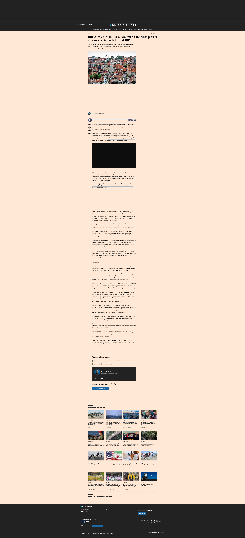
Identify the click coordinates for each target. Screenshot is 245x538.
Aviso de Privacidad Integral (104, 514)
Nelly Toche (126, 448)
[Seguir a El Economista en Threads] (151, 523)
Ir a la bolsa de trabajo (97, 525)
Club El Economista (107, 509)
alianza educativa (132, 29)
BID (103, 360)
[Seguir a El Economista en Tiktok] (154, 523)
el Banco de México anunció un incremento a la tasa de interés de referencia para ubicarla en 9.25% (113, 185)
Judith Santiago (126, 489)
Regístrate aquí (142, 513)
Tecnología (125, 461)
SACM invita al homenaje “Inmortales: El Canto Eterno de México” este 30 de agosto (130, 444)
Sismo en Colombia (113, 29)
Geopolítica (90, 420)
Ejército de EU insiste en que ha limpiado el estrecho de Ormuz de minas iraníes (113, 423)
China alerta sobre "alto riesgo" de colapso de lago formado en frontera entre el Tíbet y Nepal (113, 444)
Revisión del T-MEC (123, 29)
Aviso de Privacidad (92, 514)
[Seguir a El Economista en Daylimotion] (160, 521)
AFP (89, 427)
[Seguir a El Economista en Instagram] (157, 521)
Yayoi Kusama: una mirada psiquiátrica (147, 485)
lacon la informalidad (111, 176)
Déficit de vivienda (108, 364)
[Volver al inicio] (106, 506)
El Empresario (100, 509)
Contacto (113, 514)
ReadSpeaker (125, 120)
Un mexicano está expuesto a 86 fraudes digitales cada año (130, 464)
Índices (145, 29)
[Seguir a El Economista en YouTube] (151, 521)
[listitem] (90, 120)
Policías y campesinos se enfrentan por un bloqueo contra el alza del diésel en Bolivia (96, 423)
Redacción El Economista (127, 427)
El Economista (93, 509)
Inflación (126, 360)
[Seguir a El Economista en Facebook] (142, 521)
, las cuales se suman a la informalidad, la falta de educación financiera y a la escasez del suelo (113, 139)
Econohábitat (118, 360)
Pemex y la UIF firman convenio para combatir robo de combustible (96, 485)
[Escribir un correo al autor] (101, 378)
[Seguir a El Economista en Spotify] (154, 521)
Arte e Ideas (125, 441)
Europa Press (109, 427)
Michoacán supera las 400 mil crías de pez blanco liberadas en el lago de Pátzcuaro (149, 465)
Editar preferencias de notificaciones (89, 516)
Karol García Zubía (92, 489)
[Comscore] (154, 533)
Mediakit (89, 511)
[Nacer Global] (85, 522)
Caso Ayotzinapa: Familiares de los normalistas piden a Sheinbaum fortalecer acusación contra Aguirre (114, 485)
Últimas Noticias (97, 29)
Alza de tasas (96, 360)
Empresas (89, 461)
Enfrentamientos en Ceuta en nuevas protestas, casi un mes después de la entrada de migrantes (96, 444)
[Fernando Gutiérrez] (89, 113)
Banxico (109, 360)
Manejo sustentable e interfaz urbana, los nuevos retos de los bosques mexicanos (148, 444)
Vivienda (89, 33)
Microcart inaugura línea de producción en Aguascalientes (130, 423)
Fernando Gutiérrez (99, 113)
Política (142, 461)
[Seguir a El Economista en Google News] (148, 523)
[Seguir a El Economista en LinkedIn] (148, 521)
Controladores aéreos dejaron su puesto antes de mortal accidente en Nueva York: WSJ (95, 465)
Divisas (150, 29)
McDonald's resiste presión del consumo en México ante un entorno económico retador (130, 485)
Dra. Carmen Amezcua (145, 489)
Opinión (142, 482)
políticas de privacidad (151, 515)
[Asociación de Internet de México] (162, 533)
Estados (124, 420)
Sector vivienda (97, 364)
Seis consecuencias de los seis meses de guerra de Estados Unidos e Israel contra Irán (114, 465)
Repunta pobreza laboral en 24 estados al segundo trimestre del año (148, 423)
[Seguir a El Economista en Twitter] (145, 521)
